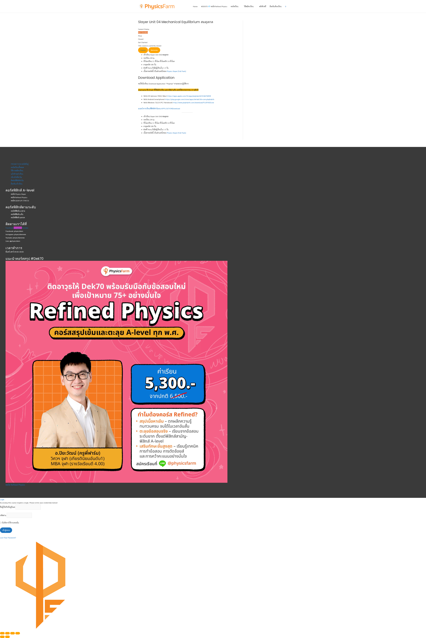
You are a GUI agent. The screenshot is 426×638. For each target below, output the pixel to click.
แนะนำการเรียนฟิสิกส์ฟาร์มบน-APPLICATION (155, 108)
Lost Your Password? (8, 537)
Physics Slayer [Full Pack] (176, 71)
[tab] (143, 50)
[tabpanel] (187, 83)
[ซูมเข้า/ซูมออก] (17, 633)
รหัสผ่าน (3, 515)
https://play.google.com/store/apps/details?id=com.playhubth (189, 99)
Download (176, 108)
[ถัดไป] (7, 637)
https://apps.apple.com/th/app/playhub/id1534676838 (189, 96)
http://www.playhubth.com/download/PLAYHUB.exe (193, 102)
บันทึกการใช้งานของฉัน (10, 522)
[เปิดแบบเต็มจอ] (12, 633)
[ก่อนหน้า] (2, 637)
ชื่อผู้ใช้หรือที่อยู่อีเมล (7, 507)
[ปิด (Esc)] (2, 633)
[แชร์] (7, 633)
